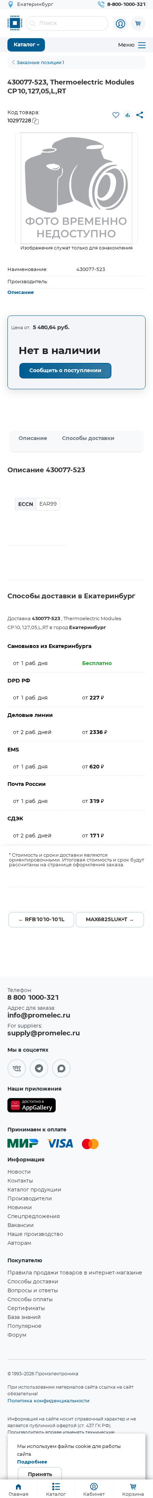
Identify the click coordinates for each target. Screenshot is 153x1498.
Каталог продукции (34, 1190)
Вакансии (20, 1225)
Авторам (19, 1243)
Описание (20, 292)
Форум (16, 1335)
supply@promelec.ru (43, 1033)
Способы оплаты (30, 1299)
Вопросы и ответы (32, 1290)
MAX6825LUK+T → (110, 919)
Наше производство (35, 1234)
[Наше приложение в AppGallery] (31, 1106)
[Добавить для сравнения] (128, 115)
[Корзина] (138, 23)
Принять (40, 1474)
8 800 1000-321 (33, 998)
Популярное (24, 1326)
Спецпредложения (33, 1216)
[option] (76, 188)
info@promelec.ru (38, 1015)
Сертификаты (26, 1308)
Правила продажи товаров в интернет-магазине (74, 1273)
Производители (29, 1198)
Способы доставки (88, 438)
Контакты (20, 1181)
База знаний (24, 1317)
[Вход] (120, 23)
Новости (19, 1172)
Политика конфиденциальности (48, 1400)
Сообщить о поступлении (65, 370)
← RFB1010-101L (41, 919)
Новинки (19, 1207)
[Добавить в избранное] (116, 115)
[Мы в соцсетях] (16, 1068)
